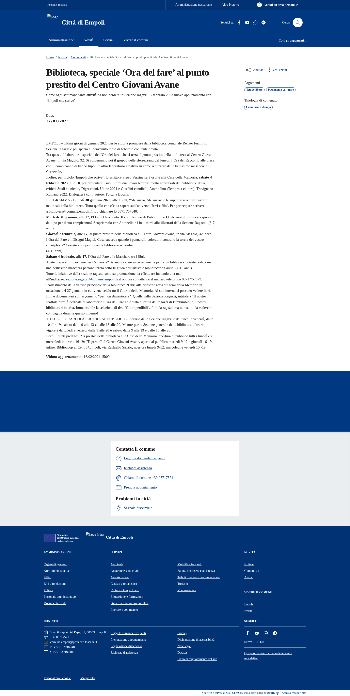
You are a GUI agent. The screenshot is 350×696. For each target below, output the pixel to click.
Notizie (249, 564)
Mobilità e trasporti (189, 564)
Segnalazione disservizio (126, 646)
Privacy (182, 633)
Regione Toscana (57, 4)
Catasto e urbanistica (124, 583)
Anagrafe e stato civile (125, 570)
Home (50, 57)
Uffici (47, 577)
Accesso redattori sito (294, 692)
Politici (48, 590)
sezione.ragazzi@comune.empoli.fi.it (93, 279)
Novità (61, 57)
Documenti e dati (55, 603)
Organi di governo (55, 564)
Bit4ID (271, 692)
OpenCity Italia (241, 692)
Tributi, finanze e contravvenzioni (198, 577)
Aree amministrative (56, 570)
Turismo (182, 583)
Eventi (248, 611)
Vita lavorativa (186, 590)
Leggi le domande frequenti (128, 633)
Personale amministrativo (60, 596)
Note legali (184, 646)
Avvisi (248, 577)
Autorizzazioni (120, 577)
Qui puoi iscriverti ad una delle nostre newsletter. (268, 655)
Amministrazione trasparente (193, 4)
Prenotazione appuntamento (128, 639)
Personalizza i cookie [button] (57, 678)
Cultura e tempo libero (125, 590)
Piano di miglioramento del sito (197, 659)
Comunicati (77, 57)
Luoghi (249, 604)
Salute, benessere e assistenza (196, 570)
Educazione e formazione (127, 596)
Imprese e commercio (124, 609)
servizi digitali (223, 692)
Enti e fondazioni (55, 583)
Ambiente (117, 564)
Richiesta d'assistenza (124, 652)
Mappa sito (87, 678)
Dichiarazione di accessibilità (195, 639)
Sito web (207, 692)
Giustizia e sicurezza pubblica (129, 603)
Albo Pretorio (230, 4)
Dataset (182, 652)
